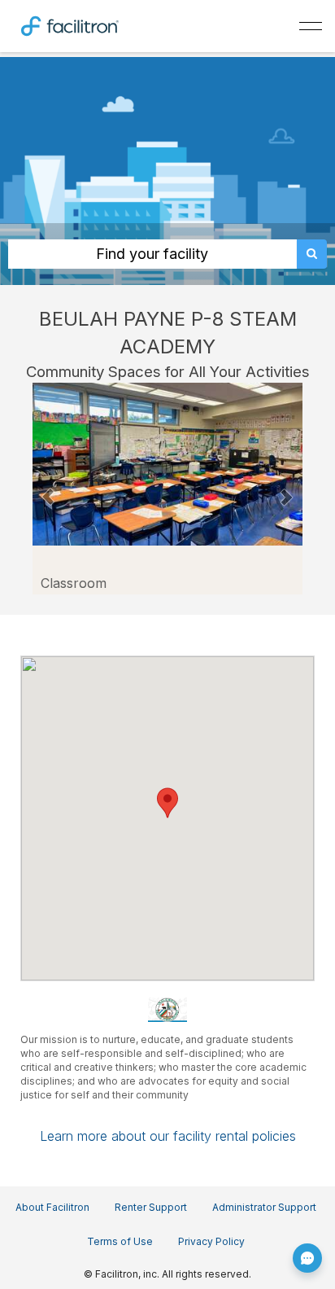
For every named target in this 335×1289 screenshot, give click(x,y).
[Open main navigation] (310, 26)
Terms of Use (120, 1241)
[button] (48, 488)
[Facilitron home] (70, 24)
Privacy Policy (211, 1241)
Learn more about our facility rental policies (168, 1136)
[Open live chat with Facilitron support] (307, 1258)
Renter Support (151, 1207)
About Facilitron (52, 1207)
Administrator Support (264, 1207)
